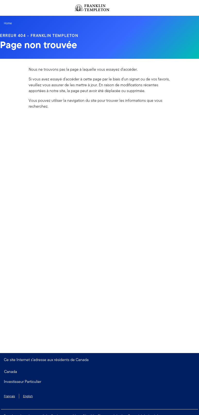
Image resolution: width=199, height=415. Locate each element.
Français (9, 396)
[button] (99, 382)
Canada (10, 371)
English (28, 396)
